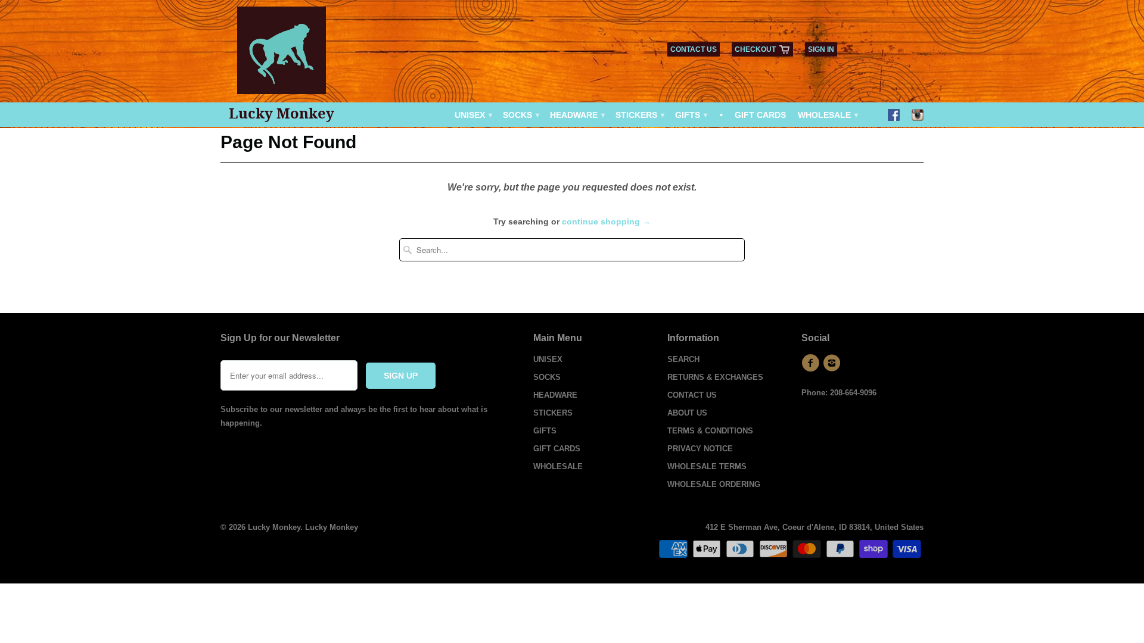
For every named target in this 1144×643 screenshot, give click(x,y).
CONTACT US (693, 49)
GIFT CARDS (760, 115)
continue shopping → (606, 221)
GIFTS (690, 115)
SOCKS (520, 115)
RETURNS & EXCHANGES (715, 377)
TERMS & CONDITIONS (710, 430)
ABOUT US (687, 412)
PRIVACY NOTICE (700, 448)
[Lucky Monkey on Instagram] (918, 116)
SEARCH (683, 359)
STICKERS (639, 115)
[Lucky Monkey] (282, 54)
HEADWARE (577, 115)
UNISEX (473, 115)
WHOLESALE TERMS (707, 466)
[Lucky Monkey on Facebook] (894, 116)
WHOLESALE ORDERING (713, 484)
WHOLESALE (827, 115)
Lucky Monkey (281, 113)
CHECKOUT (755, 49)
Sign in (821, 49)
